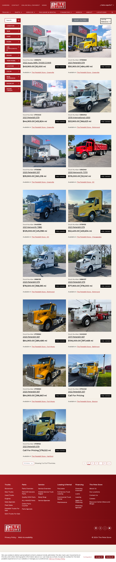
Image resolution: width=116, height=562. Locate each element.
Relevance (104, 22)
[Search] (19, 20)
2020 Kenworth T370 (78, 172)
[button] (6, 12)
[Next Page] (109, 463)
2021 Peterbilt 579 (76, 63)
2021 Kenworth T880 (32, 227)
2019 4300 (79, 117)
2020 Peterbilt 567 (31, 337)
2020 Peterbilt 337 (31, 172)
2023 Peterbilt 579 (31, 282)
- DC (85, 182)
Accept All (99, 557)
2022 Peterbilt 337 (76, 392)
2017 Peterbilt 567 (76, 337)
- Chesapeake (89, 237)
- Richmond (88, 127)
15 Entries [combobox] (27, 463)
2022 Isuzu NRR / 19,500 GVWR (37, 63)
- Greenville (43, 72)
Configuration (87, 557)
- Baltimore (88, 347)
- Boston (87, 401)
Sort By (103, 19)
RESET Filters (80, 20)
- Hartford (42, 456)
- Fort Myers (43, 347)
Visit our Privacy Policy (57, 559)
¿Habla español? (106, 5)
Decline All (109, 557)
